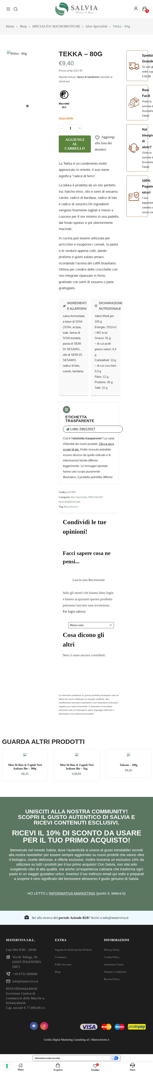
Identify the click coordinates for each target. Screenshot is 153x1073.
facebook (34, 1026)
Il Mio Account (63, 964)
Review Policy (112, 979)
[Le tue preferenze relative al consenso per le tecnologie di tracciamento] (7, 1066)
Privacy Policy (112, 949)
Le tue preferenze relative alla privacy (86, 1058)
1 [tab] (27, 106)
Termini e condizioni (115, 971)
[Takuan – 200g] (128, 755)
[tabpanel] (27, 77)
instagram (44, 1026)
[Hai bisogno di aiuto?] (134, 148)
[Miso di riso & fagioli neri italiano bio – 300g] (24, 755)
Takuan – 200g (128, 765)
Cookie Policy (112, 957)
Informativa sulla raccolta (47, 1058)
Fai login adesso (74, 611)
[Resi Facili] (134, 103)
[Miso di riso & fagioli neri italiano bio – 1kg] (76, 755)
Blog (57, 971)
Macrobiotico (71, 506)
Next (146, 765)
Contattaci (60, 957)
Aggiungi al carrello (75, 144)
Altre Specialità (78, 497)
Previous (7, 765)
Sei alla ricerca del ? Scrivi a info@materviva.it (79, 918)
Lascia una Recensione (89, 580)
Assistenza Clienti (114, 964)
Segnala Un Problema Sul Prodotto (73, 949)
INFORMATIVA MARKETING (72, 893)
